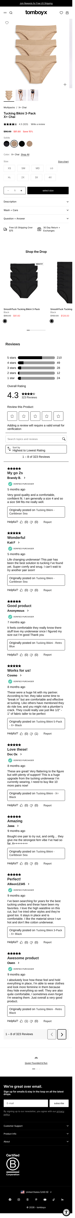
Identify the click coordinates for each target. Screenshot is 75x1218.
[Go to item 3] (33, 95)
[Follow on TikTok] (53, 1199)
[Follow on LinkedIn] (62, 1199)
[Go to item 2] (21, 95)
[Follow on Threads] (27, 1199)
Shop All (25, 154)
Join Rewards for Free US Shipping (36, 3)
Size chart (63, 161)
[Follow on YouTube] (45, 1199)
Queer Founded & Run (36, 1063)
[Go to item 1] (9, 95)
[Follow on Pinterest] (36, 1199)
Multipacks (9, 107)
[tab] (36, 252)
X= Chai (23, 107)
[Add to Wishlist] (7, 23)
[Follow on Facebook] (10, 1199)
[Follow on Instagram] (18, 1199)
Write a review (38, 124)
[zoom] (65, 84)
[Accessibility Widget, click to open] (66, 1212)
